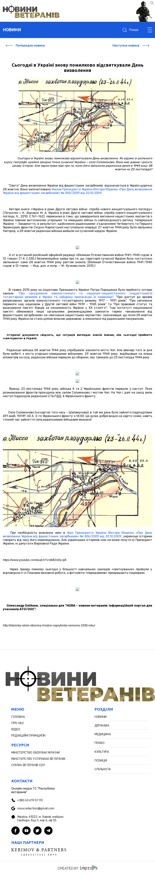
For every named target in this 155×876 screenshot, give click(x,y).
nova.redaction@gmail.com (35, 808)
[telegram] (48, 831)
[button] (152, 3)
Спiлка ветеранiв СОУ (28, 765)
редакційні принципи (28, 735)
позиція (101, 760)
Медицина (103, 734)
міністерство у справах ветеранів (38, 759)
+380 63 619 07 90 (30, 800)
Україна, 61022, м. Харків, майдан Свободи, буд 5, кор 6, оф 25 (40, 818)
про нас (17, 723)
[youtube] (26, 831)
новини (12, 29)
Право (99, 743)
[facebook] (15, 831)
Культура (102, 752)
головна (18, 717)
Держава (102, 725)
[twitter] (37, 831)
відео (15, 729)
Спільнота (103, 769)
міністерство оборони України (35, 752)
